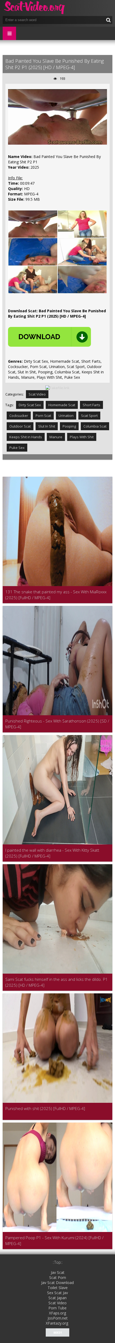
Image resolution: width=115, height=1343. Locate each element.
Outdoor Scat (20, 426)
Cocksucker (18, 415)
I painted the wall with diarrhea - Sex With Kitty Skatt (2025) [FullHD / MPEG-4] (52, 853)
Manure (55, 436)
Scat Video (37, 394)
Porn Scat (43, 415)
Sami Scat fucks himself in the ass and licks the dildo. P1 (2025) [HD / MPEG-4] (56, 982)
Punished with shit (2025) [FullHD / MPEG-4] (45, 1108)
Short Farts (91, 404)
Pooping (69, 426)
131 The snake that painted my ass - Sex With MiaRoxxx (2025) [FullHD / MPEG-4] (55, 594)
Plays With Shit (82, 436)
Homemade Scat (61, 404)
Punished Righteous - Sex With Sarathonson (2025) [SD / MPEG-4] (57, 723)
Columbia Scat (94, 426)
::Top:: (58, 1262)
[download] (49, 337)
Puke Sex (17, 447)
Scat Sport (89, 415)
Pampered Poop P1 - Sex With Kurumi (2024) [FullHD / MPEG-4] (54, 1240)
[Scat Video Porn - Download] (35, 8)
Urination (66, 415)
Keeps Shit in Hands (25, 436)
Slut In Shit (46, 426)
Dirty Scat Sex (30, 404)
